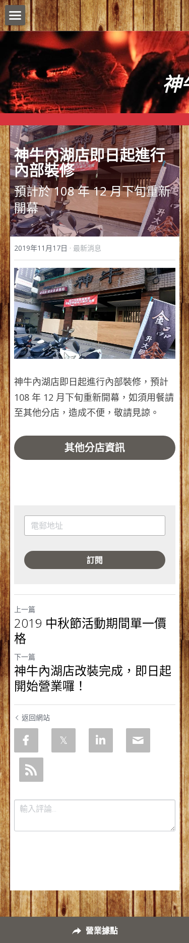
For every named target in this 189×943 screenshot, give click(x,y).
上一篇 (24, 609)
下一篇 (24, 657)
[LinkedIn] (101, 740)
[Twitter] (63, 740)
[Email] (138, 740)
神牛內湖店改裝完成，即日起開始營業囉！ (92, 678)
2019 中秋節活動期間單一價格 (90, 631)
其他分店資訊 (95, 447)
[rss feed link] (31, 770)
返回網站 (36, 717)
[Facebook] (26, 740)
